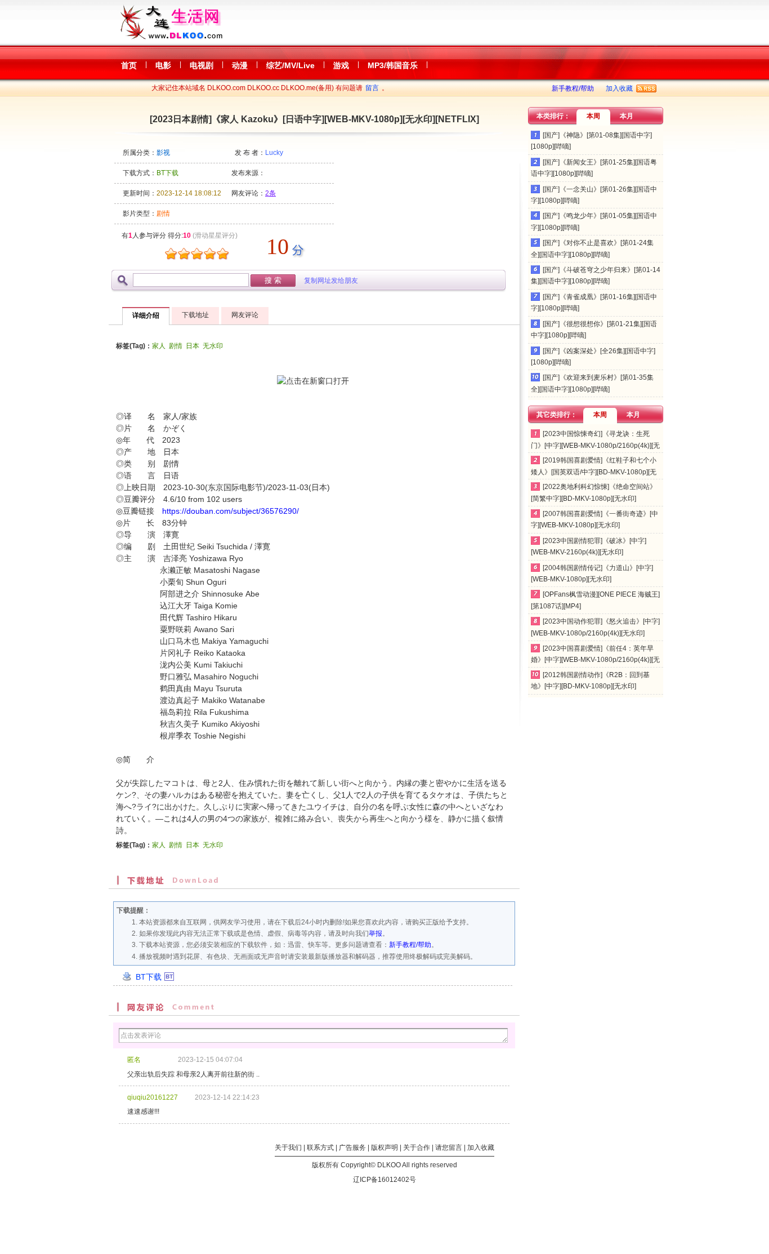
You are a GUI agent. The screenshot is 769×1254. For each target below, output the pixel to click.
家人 (159, 346)
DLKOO (389, 1165)
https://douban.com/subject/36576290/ (230, 510)
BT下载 (149, 976)
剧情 (175, 346)
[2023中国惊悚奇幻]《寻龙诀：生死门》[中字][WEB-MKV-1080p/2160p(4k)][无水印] (595, 445)
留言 (372, 88)
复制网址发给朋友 (331, 280)
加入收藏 (619, 88)
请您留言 (448, 1147)
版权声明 (384, 1147)
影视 (163, 153)
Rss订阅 (646, 88)
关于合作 (416, 1147)
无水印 (213, 346)
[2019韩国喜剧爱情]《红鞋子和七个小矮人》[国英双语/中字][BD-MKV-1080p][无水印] (593, 471)
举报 (375, 933)
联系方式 (320, 1147)
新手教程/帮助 (573, 88)
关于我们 (288, 1147)
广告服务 (352, 1147)
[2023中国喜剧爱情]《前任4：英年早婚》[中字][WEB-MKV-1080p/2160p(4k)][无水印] (595, 659)
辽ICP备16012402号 (384, 1180)
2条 (270, 193)
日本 (192, 346)
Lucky (274, 153)
